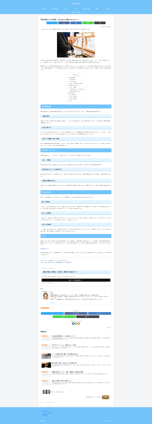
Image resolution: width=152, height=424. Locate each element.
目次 (74, 75)
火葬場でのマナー (44, 248)
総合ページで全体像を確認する (76, 280)
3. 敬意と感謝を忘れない (75, 91)
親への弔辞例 (73, 94)
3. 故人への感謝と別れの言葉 (76, 83)
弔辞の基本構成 (72, 77)
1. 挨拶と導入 (73, 79)
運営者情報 (44, 415)
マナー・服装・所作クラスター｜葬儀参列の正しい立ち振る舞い (55, 262)
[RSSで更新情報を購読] (54, 302)
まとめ (70, 100)
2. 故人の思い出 (73, 81)
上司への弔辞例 (73, 98)
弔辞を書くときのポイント (74, 85)
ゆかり (52, 293)
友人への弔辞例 (73, 96)
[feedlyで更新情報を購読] (52, 302)
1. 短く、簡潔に (73, 87)
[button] (100, 23)
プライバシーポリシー (47, 413)
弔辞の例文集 (71, 93)
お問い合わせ (45, 411)
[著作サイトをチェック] (50, 302)
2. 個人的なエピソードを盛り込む (77, 89)
